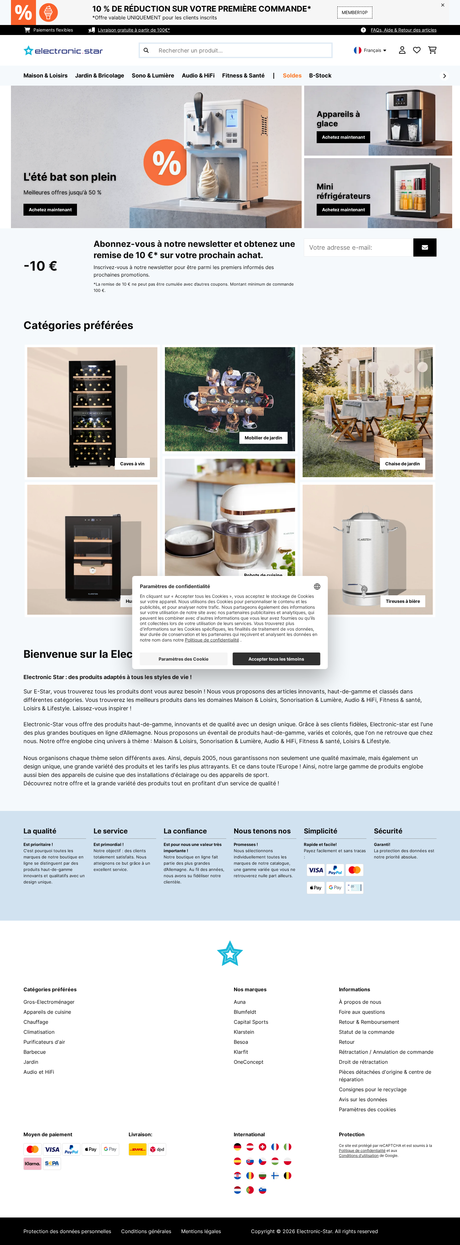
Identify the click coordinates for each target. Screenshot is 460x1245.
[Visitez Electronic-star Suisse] (262, 1147)
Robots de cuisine (263, 575)
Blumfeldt (245, 1012)
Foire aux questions (362, 1012)
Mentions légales (201, 1231)
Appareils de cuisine (47, 1012)
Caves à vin (132, 463)
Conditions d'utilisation (359, 1155)
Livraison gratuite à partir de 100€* (134, 29)
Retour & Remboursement (369, 1022)
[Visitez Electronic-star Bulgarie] (262, 1175)
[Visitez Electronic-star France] (275, 1147)
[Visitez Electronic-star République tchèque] (262, 1161)
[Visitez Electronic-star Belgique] (287, 1175)
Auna (240, 1002)
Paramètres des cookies (367, 1109)
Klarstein (244, 1032)
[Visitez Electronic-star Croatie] (237, 1175)
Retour (347, 1042)
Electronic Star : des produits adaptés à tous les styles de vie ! (107, 677)
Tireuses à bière (403, 601)
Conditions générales (146, 1231)
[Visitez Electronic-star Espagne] (237, 1161)
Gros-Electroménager (48, 1002)
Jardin (30, 1062)
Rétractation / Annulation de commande (386, 1052)
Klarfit (241, 1052)
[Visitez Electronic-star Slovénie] (262, 1190)
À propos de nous (360, 1002)
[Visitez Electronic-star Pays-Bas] (237, 1190)
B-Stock (320, 75)
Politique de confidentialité (362, 1150)
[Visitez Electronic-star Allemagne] (237, 1147)
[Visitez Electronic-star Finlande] (275, 1175)
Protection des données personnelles (67, 1231)
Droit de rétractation (363, 1062)
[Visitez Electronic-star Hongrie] (275, 1161)
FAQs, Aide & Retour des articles (404, 29)
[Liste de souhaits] (417, 50)
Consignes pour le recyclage (372, 1089)
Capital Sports (251, 1022)
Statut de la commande (366, 1032)
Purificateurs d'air (44, 1042)
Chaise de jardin (402, 463)
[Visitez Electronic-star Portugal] (250, 1190)
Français (372, 50)
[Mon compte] (402, 50)
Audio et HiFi (38, 1072)
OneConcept (248, 1062)
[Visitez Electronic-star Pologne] (287, 1161)
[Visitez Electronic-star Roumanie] (250, 1175)
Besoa (241, 1042)
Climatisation (38, 1032)
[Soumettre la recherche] (146, 50)
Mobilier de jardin (263, 437)
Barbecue (34, 1052)
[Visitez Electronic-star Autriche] (250, 1147)
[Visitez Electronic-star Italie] (287, 1147)
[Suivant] (444, 76)
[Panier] (432, 50)
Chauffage (35, 1022)
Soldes (292, 75)
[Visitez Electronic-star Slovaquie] (250, 1161)
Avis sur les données (363, 1099)
